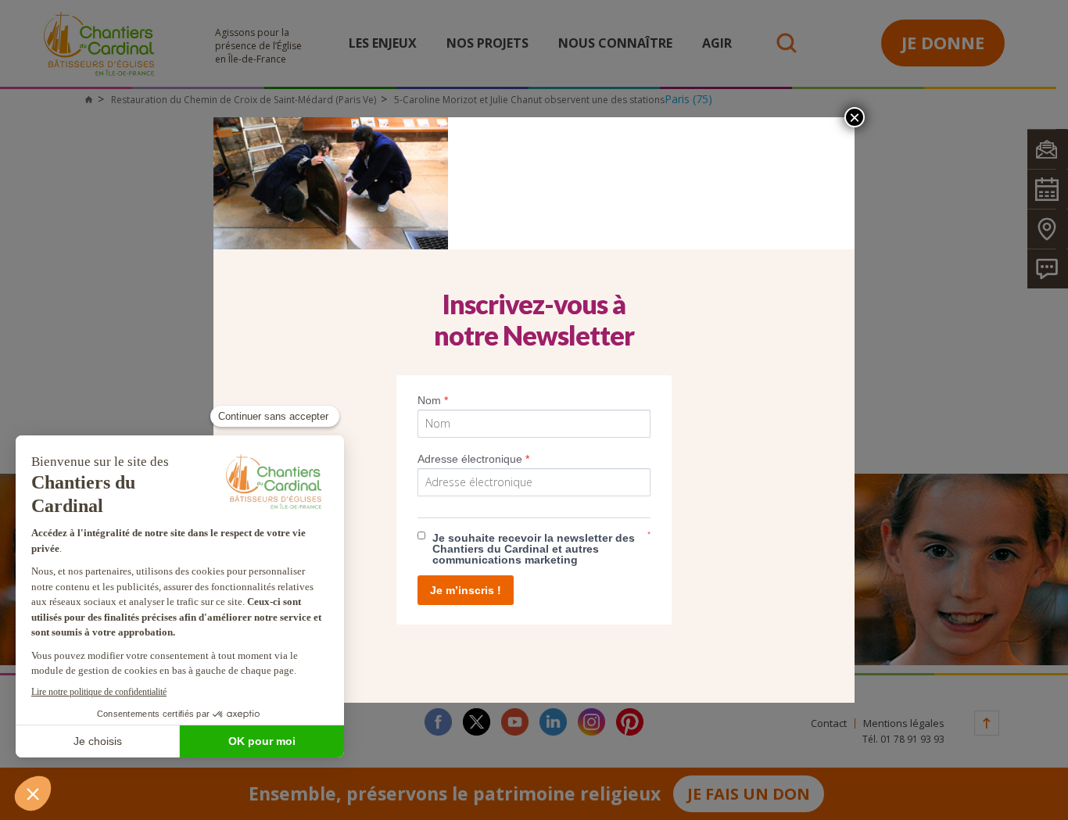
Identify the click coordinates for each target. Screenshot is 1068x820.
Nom (433, 400)
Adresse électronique (473, 458)
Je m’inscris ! (465, 590)
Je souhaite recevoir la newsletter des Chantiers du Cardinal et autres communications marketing (533, 548)
